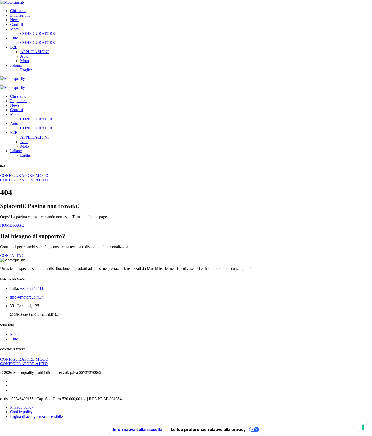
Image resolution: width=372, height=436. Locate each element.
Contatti (16, 24)
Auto (14, 38)
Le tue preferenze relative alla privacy (208, 429)
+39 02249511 (31, 288)
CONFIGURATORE (37, 33)
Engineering (20, 15)
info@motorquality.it (26, 297)
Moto (14, 29)
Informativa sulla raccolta (137, 429)
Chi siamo (18, 11)
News (14, 20)
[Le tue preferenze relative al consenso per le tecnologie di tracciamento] (363, 427)
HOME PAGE (12, 225)
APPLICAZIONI (34, 52)
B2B (14, 47)
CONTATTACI (13, 255)
